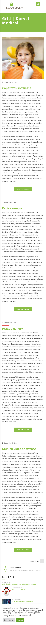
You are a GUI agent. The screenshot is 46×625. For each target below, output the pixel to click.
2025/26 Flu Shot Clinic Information (22, 601)
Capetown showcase (16, 88)
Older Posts (34, 561)
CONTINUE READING (23, 189)
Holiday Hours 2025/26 (19, 590)
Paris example (12, 208)
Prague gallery (12, 328)
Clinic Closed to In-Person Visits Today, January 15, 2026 (19, 584)
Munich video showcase (19, 449)
